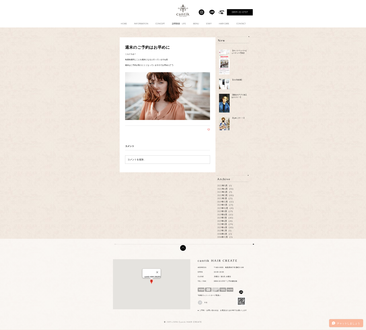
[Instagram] (201, 12)
